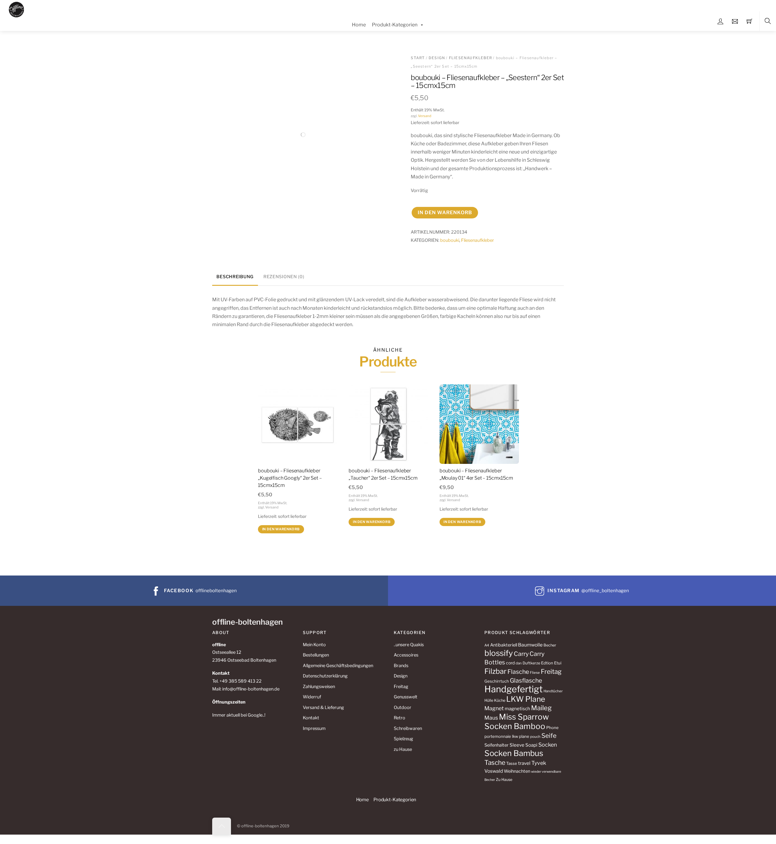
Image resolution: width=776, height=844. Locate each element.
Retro (399, 718)
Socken (547, 744)
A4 (486, 645)
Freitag (401, 686)
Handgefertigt (513, 689)
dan (519, 663)
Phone (552, 727)
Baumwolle (530, 645)
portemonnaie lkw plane (506, 736)
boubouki (449, 240)
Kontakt (311, 718)
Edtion (547, 662)
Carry (521, 653)
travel (524, 763)
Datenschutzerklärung (325, 676)
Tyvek (538, 763)
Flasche (518, 671)
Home (359, 25)
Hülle (488, 700)
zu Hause (403, 749)
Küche (499, 700)
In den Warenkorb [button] (281, 529)
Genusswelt (405, 697)
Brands (401, 665)
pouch (535, 736)
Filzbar (495, 671)
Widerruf (312, 697)
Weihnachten (517, 771)
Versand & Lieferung (323, 707)
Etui (557, 662)
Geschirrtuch (496, 681)
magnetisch (517, 708)
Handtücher (553, 691)
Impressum (314, 728)
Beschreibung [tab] (235, 276)
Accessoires (406, 655)
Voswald (493, 771)
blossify (498, 653)
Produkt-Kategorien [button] (394, 799)
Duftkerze (531, 663)
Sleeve (517, 745)
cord (510, 662)
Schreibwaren (408, 728)
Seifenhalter (496, 745)
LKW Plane (525, 699)
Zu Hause (504, 779)
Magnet (494, 708)
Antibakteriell (503, 645)
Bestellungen (316, 655)
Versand (424, 116)
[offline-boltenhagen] (16, 8)
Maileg (541, 708)
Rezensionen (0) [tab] (283, 276)
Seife (549, 735)
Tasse (511, 763)
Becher (550, 645)
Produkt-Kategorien (394, 25)
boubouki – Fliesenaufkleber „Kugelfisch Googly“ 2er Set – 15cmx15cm (290, 478)
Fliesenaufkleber (470, 58)
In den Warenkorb (445, 212)
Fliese (535, 672)
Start (418, 58)
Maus (491, 717)
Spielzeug (403, 738)
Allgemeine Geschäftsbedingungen (338, 665)
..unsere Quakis (409, 644)
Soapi (531, 745)
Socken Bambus (513, 753)
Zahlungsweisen (319, 686)
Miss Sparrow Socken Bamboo (516, 721)
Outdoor (402, 707)
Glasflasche (526, 680)
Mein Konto (314, 644)
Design (437, 58)
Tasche (494, 762)
